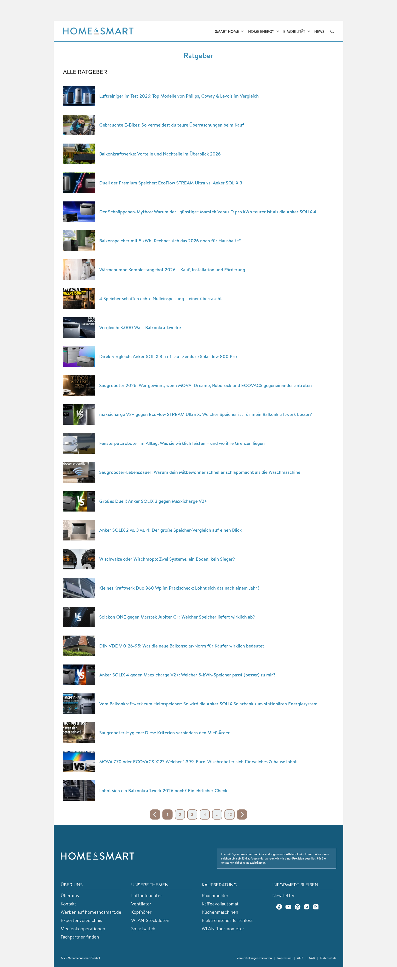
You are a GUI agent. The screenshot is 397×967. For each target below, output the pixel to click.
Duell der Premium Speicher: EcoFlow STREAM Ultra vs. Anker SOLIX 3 (170, 183)
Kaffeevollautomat (220, 904)
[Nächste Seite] (242, 814)
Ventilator (141, 904)
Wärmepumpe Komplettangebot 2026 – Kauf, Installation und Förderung (172, 269)
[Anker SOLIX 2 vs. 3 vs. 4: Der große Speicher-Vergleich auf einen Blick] (79, 530)
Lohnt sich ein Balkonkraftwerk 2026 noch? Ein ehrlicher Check (163, 790)
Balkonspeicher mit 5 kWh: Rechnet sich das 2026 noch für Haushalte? (170, 241)
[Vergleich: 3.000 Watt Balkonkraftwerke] (79, 327)
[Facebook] (279, 906)
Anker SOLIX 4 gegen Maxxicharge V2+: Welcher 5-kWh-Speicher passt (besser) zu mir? (187, 675)
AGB (312, 958)
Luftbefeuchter (146, 895)
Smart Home (227, 31)
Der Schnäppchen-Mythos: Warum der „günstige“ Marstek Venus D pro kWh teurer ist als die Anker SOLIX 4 (207, 212)
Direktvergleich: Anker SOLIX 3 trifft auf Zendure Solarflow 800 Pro (168, 356)
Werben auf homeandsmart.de (91, 912)
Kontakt (68, 904)
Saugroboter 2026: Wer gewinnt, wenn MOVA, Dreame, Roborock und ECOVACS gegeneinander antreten (205, 385)
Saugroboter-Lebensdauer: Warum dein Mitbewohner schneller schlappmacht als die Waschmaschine (199, 472)
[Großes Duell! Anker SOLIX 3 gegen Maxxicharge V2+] (79, 501)
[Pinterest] (297, 906)
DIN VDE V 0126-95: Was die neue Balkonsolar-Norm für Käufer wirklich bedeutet (181, 646)
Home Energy (261, 31)
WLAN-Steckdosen (150, 920)
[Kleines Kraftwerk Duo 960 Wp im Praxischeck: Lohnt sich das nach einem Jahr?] (79, 588)
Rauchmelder (215, 895)
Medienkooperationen (83, 928)
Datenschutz (328, 958)
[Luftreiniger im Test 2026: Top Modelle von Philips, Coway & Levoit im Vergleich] (79, 96)
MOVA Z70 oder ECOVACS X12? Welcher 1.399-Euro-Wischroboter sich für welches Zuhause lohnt (198, 761)
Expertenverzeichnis (81, 920)
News (319, 31)
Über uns (70, 895)
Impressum (284, 958)
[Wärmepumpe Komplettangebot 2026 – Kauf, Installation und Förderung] (79, 269)
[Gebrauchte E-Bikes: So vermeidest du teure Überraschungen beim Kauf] (79, 125)
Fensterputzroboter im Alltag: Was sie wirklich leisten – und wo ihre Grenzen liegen (182, 443)
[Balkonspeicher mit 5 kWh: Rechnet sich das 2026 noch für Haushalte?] (79, 240)
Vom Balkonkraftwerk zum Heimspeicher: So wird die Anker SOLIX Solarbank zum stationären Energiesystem (208, 704)
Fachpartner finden (80, 937)
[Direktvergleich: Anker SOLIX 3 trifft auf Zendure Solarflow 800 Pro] (79, 356)
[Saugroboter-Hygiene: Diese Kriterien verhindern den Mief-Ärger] (79, 732)
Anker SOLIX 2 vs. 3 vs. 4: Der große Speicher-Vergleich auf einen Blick (170, 530)
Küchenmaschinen (220, 912)
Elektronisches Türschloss (227, 920)
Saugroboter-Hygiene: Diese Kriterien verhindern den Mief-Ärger (164, 732)
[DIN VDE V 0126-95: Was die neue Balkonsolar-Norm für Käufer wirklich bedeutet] (79, 646)
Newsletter (283, 895)
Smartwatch (143, 928)
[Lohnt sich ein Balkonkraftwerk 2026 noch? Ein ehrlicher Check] (79, 790)
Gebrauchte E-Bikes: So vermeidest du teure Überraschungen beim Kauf (171, 125)
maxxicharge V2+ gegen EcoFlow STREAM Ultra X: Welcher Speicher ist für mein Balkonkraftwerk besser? (205, 414)
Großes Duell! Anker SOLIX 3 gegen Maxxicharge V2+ (153, 501)
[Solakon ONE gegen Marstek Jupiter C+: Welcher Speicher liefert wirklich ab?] (79, 617)
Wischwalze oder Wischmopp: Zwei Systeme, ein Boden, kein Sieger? (167, 559)
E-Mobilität (294, 31)
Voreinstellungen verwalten (254, 958)
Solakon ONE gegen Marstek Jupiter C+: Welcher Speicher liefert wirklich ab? (177, 617)
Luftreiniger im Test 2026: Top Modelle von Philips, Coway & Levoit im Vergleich (179, 96)
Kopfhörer (141, 912)
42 (229, 814)
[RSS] (315, 906)
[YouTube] (288, 906)
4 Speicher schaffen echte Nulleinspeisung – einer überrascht (160, 298)
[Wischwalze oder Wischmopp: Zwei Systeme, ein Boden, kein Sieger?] (79, 559)
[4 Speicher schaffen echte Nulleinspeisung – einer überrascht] (79, 298)
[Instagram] (306, 906)
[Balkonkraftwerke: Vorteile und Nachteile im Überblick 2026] (79, 154)
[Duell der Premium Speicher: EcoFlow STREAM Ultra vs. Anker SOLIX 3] (79, 182)
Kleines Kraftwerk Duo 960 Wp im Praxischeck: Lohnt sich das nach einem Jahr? (179, 588)
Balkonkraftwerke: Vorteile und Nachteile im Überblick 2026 (160, 154)
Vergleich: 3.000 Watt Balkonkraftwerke (140, 327)
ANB (300, 958)
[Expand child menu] (242, 31)
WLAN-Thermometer (223, 928)
